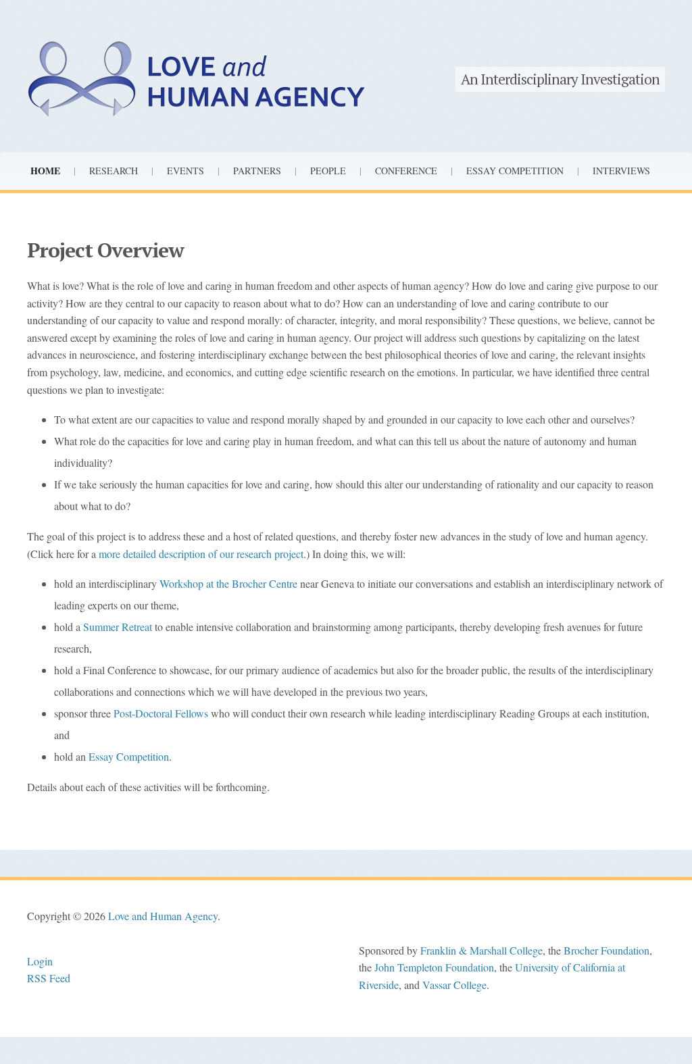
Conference (406, 170)
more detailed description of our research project (201, 554)
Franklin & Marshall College (481, 950)
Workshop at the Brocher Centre (228, 583)
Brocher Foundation (606, 950)
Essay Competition (515, 170)
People (328, 170)
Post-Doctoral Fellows (161, 713)
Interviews (621, 170)
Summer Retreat (117, 626)
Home (45, 170)
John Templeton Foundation (434, 967)
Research (113, 170)
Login (40, 961)
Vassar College (454, 985)
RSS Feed (48, 978)
